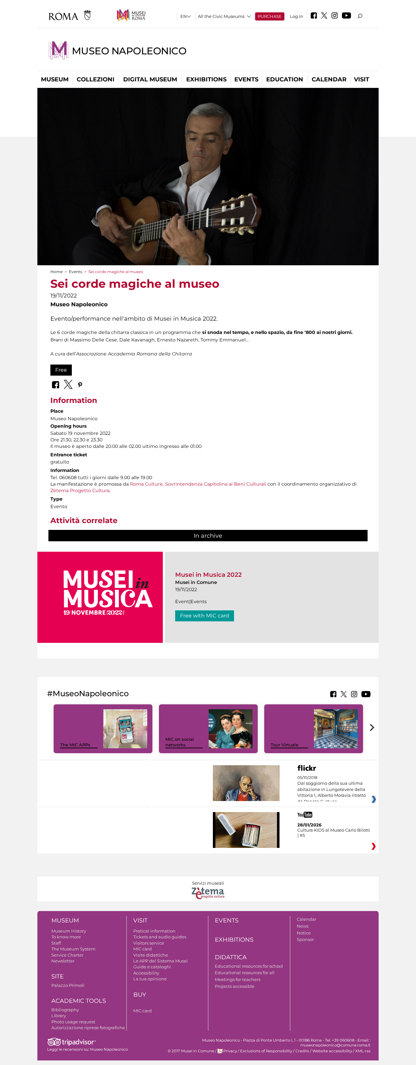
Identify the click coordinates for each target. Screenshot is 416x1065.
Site (57, 976)
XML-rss (362, 1051)
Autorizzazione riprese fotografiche (88, 1027)
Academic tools (78, 1001)
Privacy (230, 1051)
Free (61, 370)
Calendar (329, 79)
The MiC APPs (75, 744)
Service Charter (67, 955)
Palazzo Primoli (67, 985)
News (302, 926)
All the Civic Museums (221, 16)
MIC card (142, 948)
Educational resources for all (245, 972)
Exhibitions (206, 79)
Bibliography (65, 1009)
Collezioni (95, 79)
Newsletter (62, 960)
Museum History (68, 931)
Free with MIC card (204, 616)
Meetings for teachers (237, 979)
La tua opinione (150, 978)
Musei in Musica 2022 (208, 574)
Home (56, 271)
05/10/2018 (331, 789)
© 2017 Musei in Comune (191, 1051)
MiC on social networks (179, 742)
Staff (56, 943)
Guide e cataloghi (152, 966)
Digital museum (150, 79)
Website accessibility (332, 1051)
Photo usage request (73, 1021)
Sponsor (305, 939)
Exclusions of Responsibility (266, 1051)
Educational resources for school (249, 966)
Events (246, 79)
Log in (296, 16)
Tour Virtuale (284, 744)
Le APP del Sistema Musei (160, 960)
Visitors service (148, 943)
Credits (302, 1051)
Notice (304, 932)
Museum (55, 79)
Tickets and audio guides (159, 936)
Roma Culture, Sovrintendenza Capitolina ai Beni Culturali (198, 484)
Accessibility (146, 972)
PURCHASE (270, 16)
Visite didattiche (150, 955)
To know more (66, 936)
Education (284, 79)
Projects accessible (234, 986)
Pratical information (154, 931)
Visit (361, 79)
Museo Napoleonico (129, 51)
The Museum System (73, 948)
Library (58, 1015)
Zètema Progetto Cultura (80, 490)
